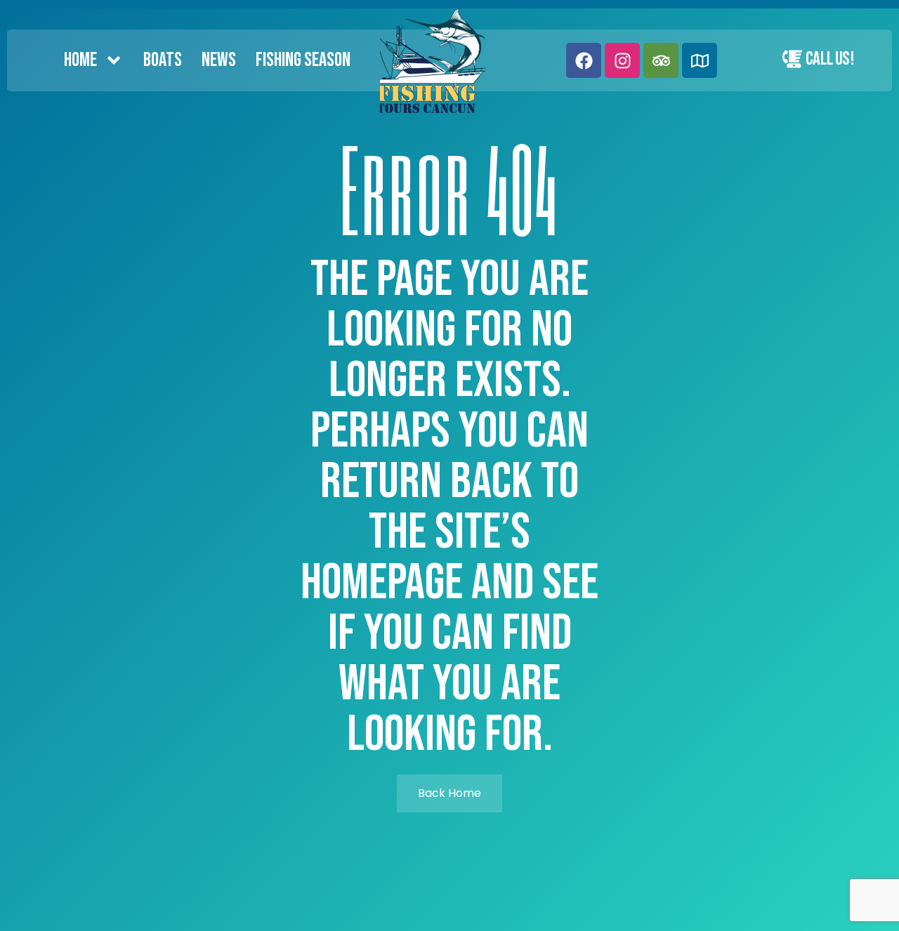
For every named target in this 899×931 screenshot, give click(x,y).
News (219, 60)
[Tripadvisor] (660, 60)
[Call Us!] (792, 59)
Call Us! (830, 59)
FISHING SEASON (303, 60)
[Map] (699, 60)
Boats (162, 60)
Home (80, 60)
